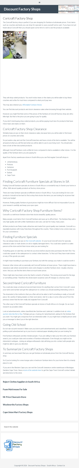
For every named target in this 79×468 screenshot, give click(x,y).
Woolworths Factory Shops (15, 404)
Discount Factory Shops (22, 9)
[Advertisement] (39, 78)
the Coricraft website (33, 241)
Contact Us (61, 466)
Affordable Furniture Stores (32, 105)
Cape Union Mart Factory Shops (18, 412)
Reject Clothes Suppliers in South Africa (21, 381)
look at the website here (32, 370)
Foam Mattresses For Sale (15, 389)
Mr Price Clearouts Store (14, 397)
